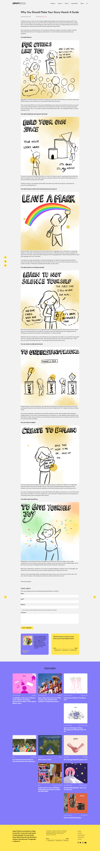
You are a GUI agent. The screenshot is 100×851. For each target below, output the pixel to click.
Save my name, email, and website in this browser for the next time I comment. (39, 610)
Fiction (66, 3)
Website (23, 604)
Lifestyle (52, 3)
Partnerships (81, 835)
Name (23, 593)
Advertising (81, 837)
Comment (24, 612)
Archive (80, 833)
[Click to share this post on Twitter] (5, 261)
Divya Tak (44, 16)
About (82, 3)
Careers (80, 839)
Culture (60, 3)
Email (22, 599)
